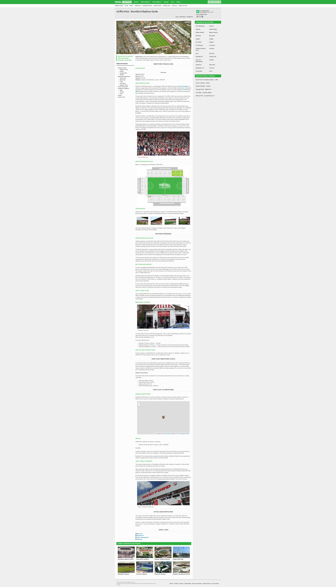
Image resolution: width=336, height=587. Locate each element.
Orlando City (212, 56)
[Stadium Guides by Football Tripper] (123, 2)
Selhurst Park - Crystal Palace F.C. (205, 95)
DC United (198, 42)
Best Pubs (122, 80)
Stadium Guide (122, 68)
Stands (122, 74)
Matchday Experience (124, 76)
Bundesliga (138, 5)
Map (121, 90)
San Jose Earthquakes (199, 60)
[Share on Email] (202, 17)
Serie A (131, 5)
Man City (211, 53)
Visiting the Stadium (123, 88)
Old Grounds (206, 583)
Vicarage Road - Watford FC (203, 89)
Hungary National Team (200, 49)
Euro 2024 (174, 5)
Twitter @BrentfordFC (142, 537)
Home (177, 16)
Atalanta (198, 29)
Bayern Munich (213, 32)
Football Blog (166, 5)
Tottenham (199, 64)
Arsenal (211, 26)
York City (211, 68)
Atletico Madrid (200, 32)
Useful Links (121, 97)
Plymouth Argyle (183, 86)
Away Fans (123, 78)
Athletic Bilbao (213, 29)
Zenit (210, 71)
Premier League (119, 5)
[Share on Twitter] (197, 17)
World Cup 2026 (183, 5)
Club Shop (123, 83)
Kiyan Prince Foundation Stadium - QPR (207, 79)
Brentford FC (140, 535)
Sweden (211, 60)
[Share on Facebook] (200, 17)
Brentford (198, 35)
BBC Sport (140, 533)
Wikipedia (139, 539)
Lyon (197, 53)
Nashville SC (199, 56)
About (171, 583)
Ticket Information (123, 86)
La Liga (126, 5)
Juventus (211, 48)
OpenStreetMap (166, 433)
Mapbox (187, 433)
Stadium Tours (124, 85)
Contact (176, 583)
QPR (136, 91)
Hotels (120, 95)
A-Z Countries (215, 583)
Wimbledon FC (200, 68)
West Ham (212, 64)
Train (121, 93)
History (122, 71)
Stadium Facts (124, 69)
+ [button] (139, 403)
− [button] (139, 405)
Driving (122, 92)
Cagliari (198, 39)
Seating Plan (123, 73)
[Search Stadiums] (219, 2)
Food (121, 81)
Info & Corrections (197, 583)
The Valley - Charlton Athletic (204, 92)
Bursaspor (212, 35)
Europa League (157, 5)
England (211, 42)
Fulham (186, 89)
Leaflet (156, 433)
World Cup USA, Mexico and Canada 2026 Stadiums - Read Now (125, 58)
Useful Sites (187, 583)
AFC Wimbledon (200, 26)
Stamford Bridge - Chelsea (203, 86)
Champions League (147, 5)
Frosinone (212, 45)
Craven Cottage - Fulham (203, 83)
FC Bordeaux (199, 45)
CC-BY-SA (178, 433)
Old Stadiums (183, 16)
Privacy (181, 583)
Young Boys (199, 71)
